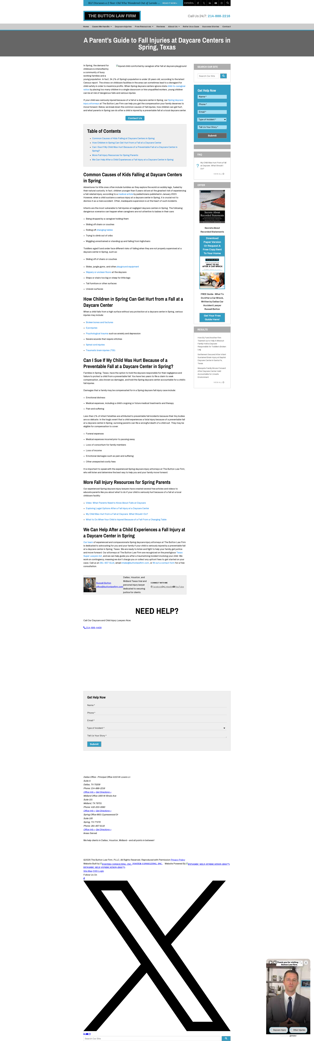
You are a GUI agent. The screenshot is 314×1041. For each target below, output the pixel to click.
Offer (201, 185)
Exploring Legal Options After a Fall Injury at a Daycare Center (117, 508)
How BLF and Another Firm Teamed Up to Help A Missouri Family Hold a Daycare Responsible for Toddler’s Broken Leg (212, 344)
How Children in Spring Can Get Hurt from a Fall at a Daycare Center (127, 142)
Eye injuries (91, 328)
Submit (212, 135)
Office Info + (89, 792)
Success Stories (210, 27)
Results (202, 329)
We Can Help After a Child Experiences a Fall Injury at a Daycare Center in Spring (132, 159)
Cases (101, 27)
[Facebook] (198, 3)
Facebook (157, 587)
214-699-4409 (94, 627)
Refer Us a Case (191, 27)
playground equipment (128, 266)
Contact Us (135, 118)
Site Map (87, 871)
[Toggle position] (301, 963)
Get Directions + (103, 792)
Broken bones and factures (99, 322)
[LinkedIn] (210, 3)
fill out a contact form (164, 563)
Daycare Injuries (123, 27)
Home (86, 27)
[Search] (228, 3)
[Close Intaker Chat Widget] (306, 963)
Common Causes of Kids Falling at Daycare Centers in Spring (123, 138)
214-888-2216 (219, 16)
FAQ (199, 154)
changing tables (105, 230)
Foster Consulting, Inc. (147, 863)
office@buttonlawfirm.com (109, 586)
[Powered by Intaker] (293, 1036)
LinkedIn (168, 587)
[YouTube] (216, 3)
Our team (88, 542)
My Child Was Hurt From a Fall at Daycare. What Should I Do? (212, 166)
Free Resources (143, 27)
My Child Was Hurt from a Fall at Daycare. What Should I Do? (117, 514)
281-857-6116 (107, 563)
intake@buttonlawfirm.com (135, 563)
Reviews (161, 27)
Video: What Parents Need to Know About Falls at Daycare (116, 503)
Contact (226, 27)
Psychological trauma (97, 333)
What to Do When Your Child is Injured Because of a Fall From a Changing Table (126, 519)
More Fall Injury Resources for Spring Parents (115, 155)
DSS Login (98, 871)
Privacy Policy (178, 860)
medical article (125, 194)
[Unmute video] (271, 963)
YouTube (179, 587)
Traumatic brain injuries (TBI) (100, 350)
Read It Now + (170, 3)
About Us (173, 27)
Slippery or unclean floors (98, 272)
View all (218, 174)
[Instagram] (222, 3)
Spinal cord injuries (95, 344)
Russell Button (103, 583)
